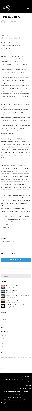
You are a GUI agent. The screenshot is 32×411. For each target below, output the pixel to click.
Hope (8, 238)
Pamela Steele (25, 360)
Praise (27, 363)
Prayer (3, 349)
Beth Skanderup (4, 357)
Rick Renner (6, 365)
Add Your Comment (16, 259)
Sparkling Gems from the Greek (21, 365)
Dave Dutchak (10, 357)
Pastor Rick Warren (21, 363)
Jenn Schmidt (10, 241)
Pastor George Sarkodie (13, 363)
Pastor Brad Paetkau (4, 363)
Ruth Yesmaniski (12, 365)
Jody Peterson (7, 360)
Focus (2, 341)
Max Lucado (12, 360)
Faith (2, 338)
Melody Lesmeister (18, 360)
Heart (2, 343)
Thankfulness (3, 368)
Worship (8, 368)
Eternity (3, 335)
